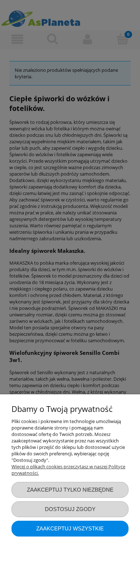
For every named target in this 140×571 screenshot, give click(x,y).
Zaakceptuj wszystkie (70, 528)
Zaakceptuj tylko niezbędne (70, 490)
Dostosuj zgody (70, 509)
